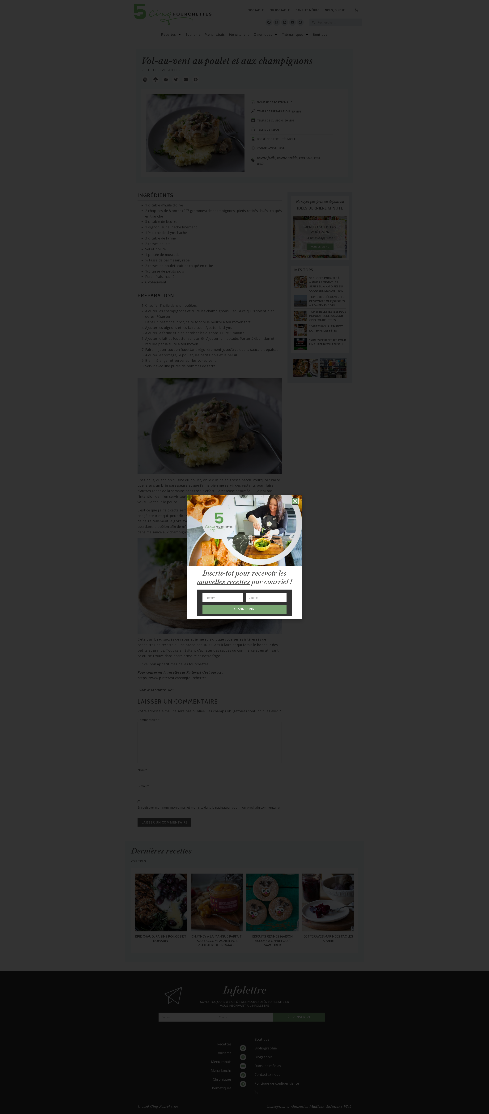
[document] (244, 557)
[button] (295, 501)
